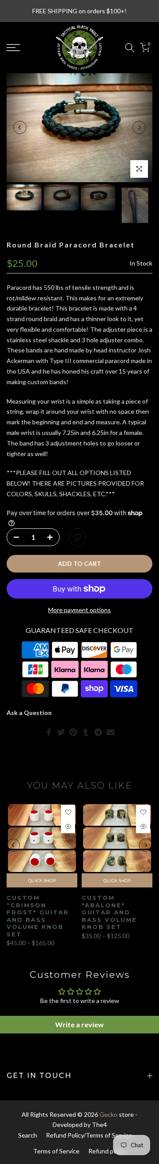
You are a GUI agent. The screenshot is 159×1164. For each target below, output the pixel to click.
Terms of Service (56, 1151)
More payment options (79, 610)
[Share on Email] (110, 732)
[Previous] (19, 127)
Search (27, 1135)
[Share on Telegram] (98, 732)
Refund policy (107, 1151)
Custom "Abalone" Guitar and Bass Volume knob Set (109, 912)
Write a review (79, 1024)
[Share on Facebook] (49, 732)
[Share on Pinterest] (73, 732)
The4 (99, 1124)
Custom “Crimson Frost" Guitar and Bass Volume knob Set (38, 916)
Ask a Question (29, 712)
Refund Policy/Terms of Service (89, 1135)
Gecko (108, 1114)
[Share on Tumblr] (86, 732)
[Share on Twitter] (61, 732)
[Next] (139, 127)
